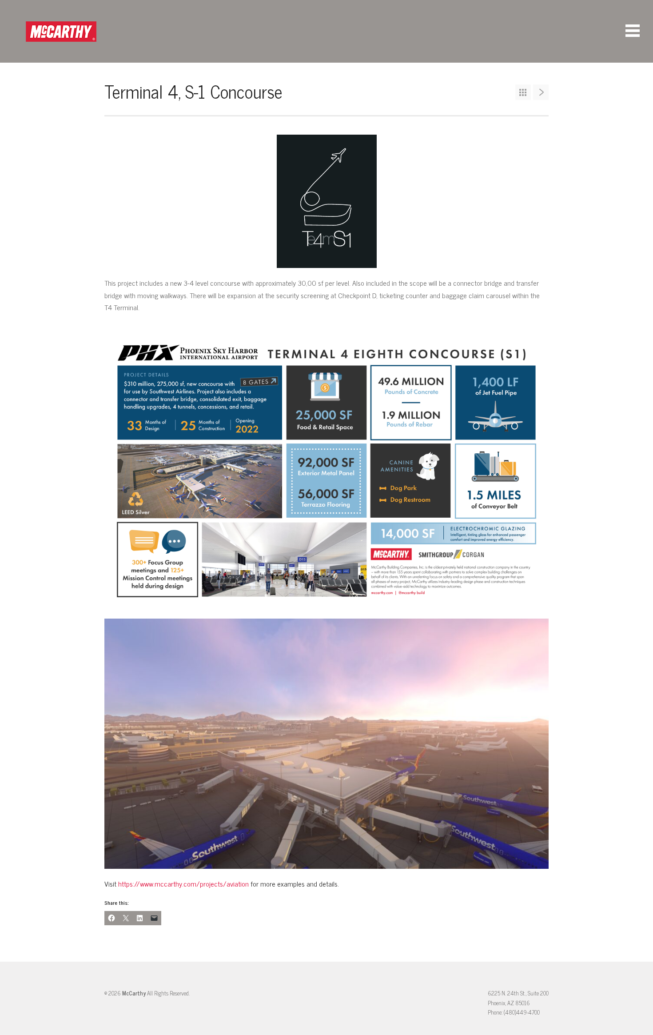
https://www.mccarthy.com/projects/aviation (182, 883)
